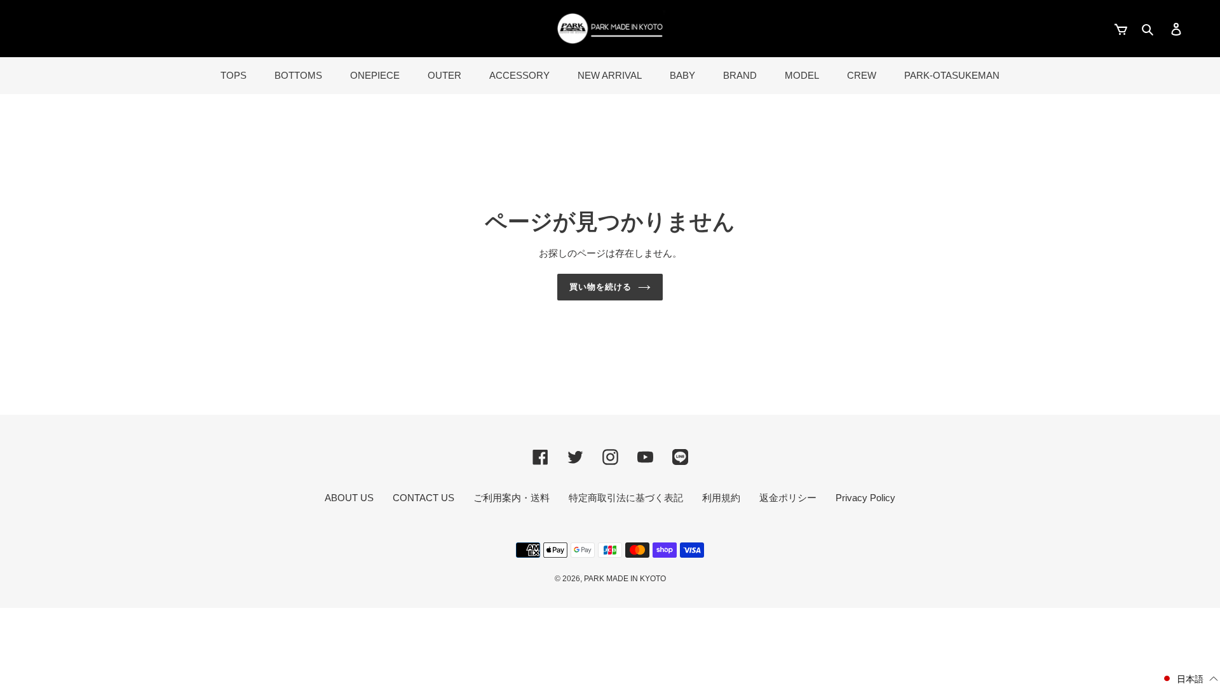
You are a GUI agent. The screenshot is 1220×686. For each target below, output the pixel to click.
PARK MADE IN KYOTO (625, 578)
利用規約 (721, 497)
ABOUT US (349, 497)
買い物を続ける (600, 287)
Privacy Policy (865, 497)
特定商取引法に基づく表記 (626, 497)
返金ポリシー (788, 497)
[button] (1190, 678)
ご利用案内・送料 (511, 497)
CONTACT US (423, 497)
